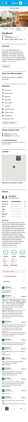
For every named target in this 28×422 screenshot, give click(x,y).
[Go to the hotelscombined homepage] (11, 3)
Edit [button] (24, 39)
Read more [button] (8, 318)
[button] (2, 3)
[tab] (5, 29)
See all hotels (15, 8)
